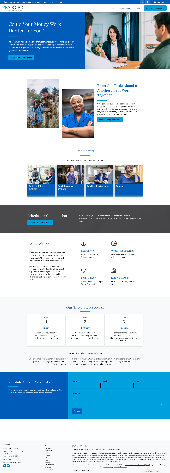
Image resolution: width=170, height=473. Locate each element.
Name (74, 381)
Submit (77, 411)
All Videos (48, 467)
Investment (48, 450)
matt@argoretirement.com (12, 462)
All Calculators (49, 469)
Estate (47, 453)
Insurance (48, 455)
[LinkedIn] (142, 2)
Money (47, 460)
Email (105, 381)
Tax (46, 458)
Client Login (160, 2)
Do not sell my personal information (115, 467)
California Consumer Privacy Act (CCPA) (137, 465)
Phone (136, 381)
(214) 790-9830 (57, 2)
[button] (112, 8)
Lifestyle (47, 462)
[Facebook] (147, 2)
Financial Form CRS (81, 446)
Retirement (48, 448)
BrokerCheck (117, 449)
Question (76, 393)
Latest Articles (49, 465)
